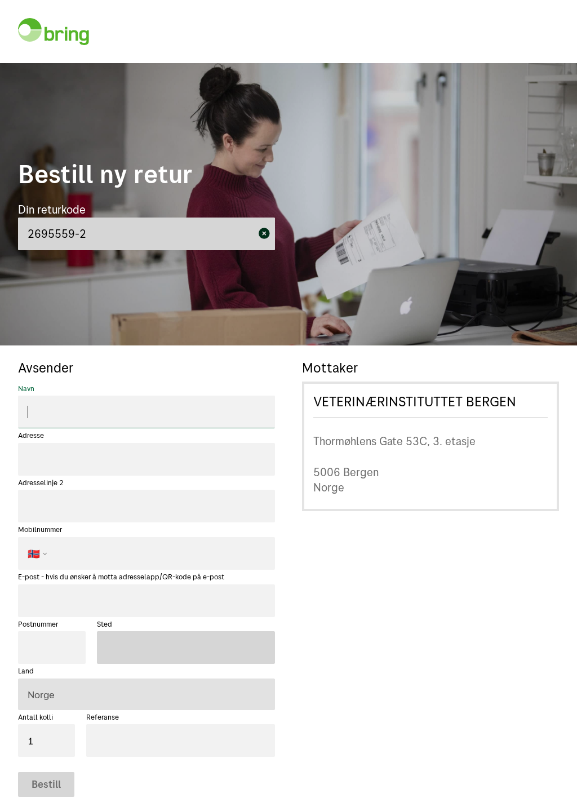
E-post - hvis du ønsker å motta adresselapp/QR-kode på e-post (121, 576)
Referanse (102, 716)
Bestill (46, 784)
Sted (104, 623)
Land (26, 670)
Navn (26, 388)
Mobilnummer (40, 542)
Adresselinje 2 (41, 482)
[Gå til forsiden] (53, 31)
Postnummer (38, 623)
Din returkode (52, 209)
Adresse (31, 435)
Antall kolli (35, 716)
